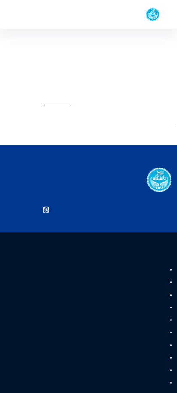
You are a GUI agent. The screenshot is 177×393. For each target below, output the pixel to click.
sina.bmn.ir (101, 103)
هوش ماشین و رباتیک (138, 297)
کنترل (157, 359)
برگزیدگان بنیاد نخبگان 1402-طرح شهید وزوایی (119, 127)
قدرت (158, 271)
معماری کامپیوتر (145, 321)
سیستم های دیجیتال (140, 284)
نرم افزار (155, 347)
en (22, 14)
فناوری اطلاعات (147, 309)
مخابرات (155, 385)
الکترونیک (152, 372)
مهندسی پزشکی (145, 334)
